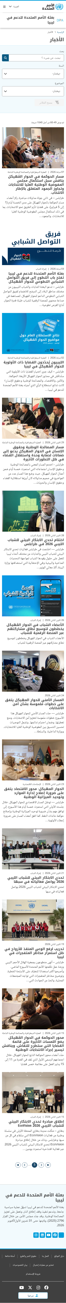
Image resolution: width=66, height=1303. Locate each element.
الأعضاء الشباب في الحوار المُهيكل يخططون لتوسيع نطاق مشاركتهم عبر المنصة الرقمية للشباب (35, 629)
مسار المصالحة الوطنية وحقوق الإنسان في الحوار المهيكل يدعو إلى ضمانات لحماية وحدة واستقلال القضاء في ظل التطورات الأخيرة (33, 453)
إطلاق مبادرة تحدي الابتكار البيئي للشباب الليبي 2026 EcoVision (36, 1123)
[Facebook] (55, 1235)
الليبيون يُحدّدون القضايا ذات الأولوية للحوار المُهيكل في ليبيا (34, 364)
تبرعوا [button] (31, 1295)
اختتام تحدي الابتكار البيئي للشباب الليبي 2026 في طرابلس (36, 542)
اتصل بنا (45, 1256)
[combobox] (33, 74)
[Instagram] (36, 1235)
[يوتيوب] (22, 1288)
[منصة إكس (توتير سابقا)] (30, 1288)
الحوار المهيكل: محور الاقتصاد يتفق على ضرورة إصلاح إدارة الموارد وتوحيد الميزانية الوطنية (34, 793)
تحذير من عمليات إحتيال (43, 1265)
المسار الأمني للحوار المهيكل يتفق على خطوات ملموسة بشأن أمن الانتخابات (34, 704)
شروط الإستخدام (33, 1274)
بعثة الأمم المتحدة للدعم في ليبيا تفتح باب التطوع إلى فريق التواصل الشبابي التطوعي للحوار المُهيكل (35, 277)
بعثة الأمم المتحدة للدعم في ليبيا (30, 20)
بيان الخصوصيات (20, 1265)
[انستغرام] (38, 1288)
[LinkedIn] (42, 1235)
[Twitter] (61, 1235)
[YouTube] (48, 1235)
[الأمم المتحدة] (52, 6)
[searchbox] (34, 73)
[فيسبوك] (45, 1288)
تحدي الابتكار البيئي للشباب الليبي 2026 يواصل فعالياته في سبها (35, 880)
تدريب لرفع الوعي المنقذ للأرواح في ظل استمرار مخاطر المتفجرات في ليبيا (34, 953)
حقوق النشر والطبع (28, 1256)
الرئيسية (60, 32)
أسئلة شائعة (10, 1256)
